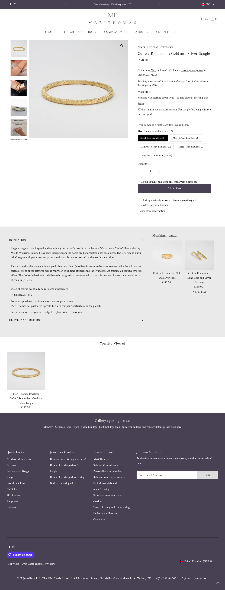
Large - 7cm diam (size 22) (191, 146)
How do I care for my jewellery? (68, 459)
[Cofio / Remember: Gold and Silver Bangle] (26, 371)
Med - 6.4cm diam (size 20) (186, 138)
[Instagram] (15, 4)
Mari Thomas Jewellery (41, 564)
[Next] (159, 4)
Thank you (76, 312)
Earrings (11, 465)
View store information (152, 211)
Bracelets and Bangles (19, 471)
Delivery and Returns (105, 513)
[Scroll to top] (217, 582)
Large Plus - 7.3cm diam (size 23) (156, 155)
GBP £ (208, 4)
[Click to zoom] (122, 46)
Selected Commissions (105, 465)
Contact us (99, 519)
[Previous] (66, 4)
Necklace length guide (62, 483)
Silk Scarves (13, 495)
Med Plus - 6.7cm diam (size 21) (155, 146)
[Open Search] (200, 19)
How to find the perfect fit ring (67, 477)
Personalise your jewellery (108, 471)
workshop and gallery (192, 70)
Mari (153, 70)
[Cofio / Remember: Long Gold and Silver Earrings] (199, 255)
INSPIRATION (17, 240)
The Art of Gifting (79, 32)
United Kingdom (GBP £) (198, 561)
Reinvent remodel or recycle (109, 477)
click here (176, 427)
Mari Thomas (101, 459)
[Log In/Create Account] (206, 19)
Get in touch (166, 32)
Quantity (142, 164)
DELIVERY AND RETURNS (25, 320)
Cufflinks (12, 489)
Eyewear (11, 507)
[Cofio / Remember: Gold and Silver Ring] (167, 255)
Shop (49, 32)
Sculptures (12, 501)
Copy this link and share (176, 125)
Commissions (114, 32)
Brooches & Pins (16, 483)
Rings (10, 477)
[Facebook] (10, 4)
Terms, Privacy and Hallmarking (111, 507)
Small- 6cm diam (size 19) (152, 138)
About (140, 32)
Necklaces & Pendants (19, 459)
